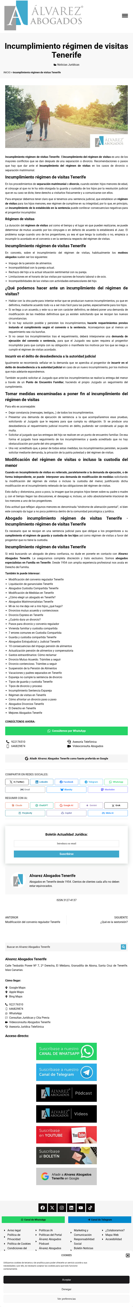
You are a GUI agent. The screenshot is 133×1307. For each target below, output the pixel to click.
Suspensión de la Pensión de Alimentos (33, 668)
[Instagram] (61, 1207)
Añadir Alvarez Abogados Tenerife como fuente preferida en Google (69, 758)
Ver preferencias (66, 1298)
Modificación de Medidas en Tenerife (31, 592)
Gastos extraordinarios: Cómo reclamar (32, 655)
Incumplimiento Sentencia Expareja (30, 690)
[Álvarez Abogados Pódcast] (66, 1093)
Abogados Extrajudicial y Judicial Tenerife (34, 641)
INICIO (7, 72)
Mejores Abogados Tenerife (25, 712)
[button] (128, 1255)
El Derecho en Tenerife (22, 708)
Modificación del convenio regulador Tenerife (36, 579)
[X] (52, 1207)
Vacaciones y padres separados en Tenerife (35, 673)
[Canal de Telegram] (66, 1072)
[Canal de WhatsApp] (66, 1051)
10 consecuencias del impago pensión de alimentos (40, 646)
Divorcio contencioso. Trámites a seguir (33, 663)
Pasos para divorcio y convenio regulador (34, 624)
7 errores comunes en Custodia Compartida (35, 632)
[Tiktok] (90, 1207)
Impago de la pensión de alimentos (30, 263)
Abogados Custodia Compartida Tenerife (33, 588)
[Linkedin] (71, 1207)
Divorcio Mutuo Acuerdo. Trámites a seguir (35, 659)
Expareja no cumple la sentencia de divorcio (35, 677)
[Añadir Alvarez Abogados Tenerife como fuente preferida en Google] (66, 1176)
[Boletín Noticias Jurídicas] (66, 1155)
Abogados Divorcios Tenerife (26, 704)
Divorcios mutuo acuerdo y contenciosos (33, 610)
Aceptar (66, 1279)
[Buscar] (123, 947)
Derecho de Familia (17, 567)
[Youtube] (81, 1207)
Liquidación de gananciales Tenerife (31, 584)
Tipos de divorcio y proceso (25, 686)
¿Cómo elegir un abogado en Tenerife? (32, 597)
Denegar (66, 1289)
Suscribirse (67, 854)
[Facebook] (42, 1207)
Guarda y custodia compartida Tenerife (32, 637)
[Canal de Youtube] (66, 1134)
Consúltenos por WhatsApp (69, 730)
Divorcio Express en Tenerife (26, 615)
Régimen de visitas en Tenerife (27, 695)
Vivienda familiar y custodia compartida (33, 628)
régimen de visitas (36, 225)
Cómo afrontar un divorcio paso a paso (32, 699)
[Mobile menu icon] (125, 15)
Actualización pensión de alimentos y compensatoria (41, 650)
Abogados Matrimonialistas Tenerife (31, 601)
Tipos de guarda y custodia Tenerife (30, 681)
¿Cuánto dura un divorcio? (25, 619)
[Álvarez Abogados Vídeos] (66, 1114)
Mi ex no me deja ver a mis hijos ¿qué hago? (36, 606)
